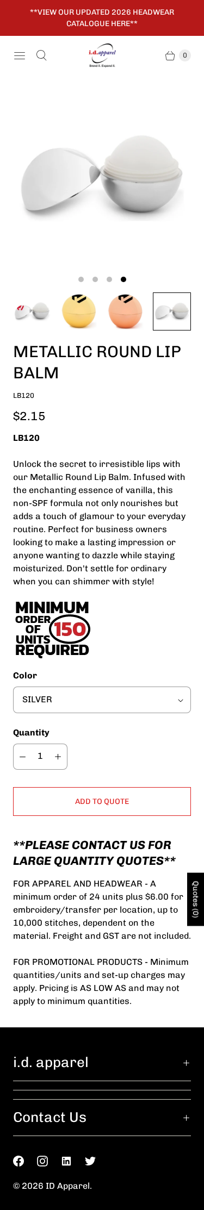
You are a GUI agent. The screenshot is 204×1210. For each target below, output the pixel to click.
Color (25, 675)
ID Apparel (68, 1186)
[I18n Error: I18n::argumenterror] (32, 311)
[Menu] (19, 55)
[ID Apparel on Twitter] (97, 1161)
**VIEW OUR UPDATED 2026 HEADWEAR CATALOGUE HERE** (102, 18)
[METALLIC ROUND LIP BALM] (102, 177)
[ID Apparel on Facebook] (25, 1161)
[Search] (41, 55)
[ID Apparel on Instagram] (49, 1161)
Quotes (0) (195, 899)
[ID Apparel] (102, 55)
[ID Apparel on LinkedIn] (73, 1161)
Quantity (31, 732)
